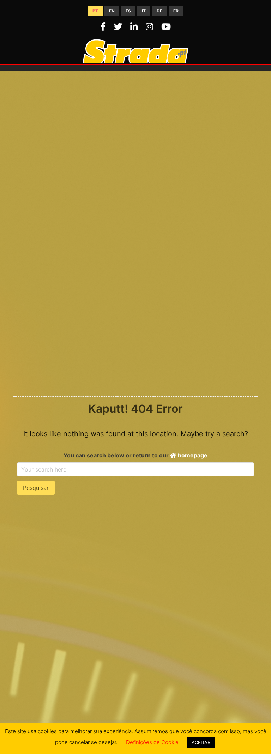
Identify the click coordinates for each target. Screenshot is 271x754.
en (112, 10)
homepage (191, 455)
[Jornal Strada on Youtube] (166, 27)
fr (176, 10)
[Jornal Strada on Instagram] (150, 27)
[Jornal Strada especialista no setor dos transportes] (135, 61)
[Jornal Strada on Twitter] (119, 27)
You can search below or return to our (135, 455)
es (128, 10)
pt (95, 10)
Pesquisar (36, 487)
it (144, 10)
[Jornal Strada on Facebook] (104, 27)
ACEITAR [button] (201, 742)
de (159, 10)
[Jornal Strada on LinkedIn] (135, 27)
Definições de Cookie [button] (152, 742)
